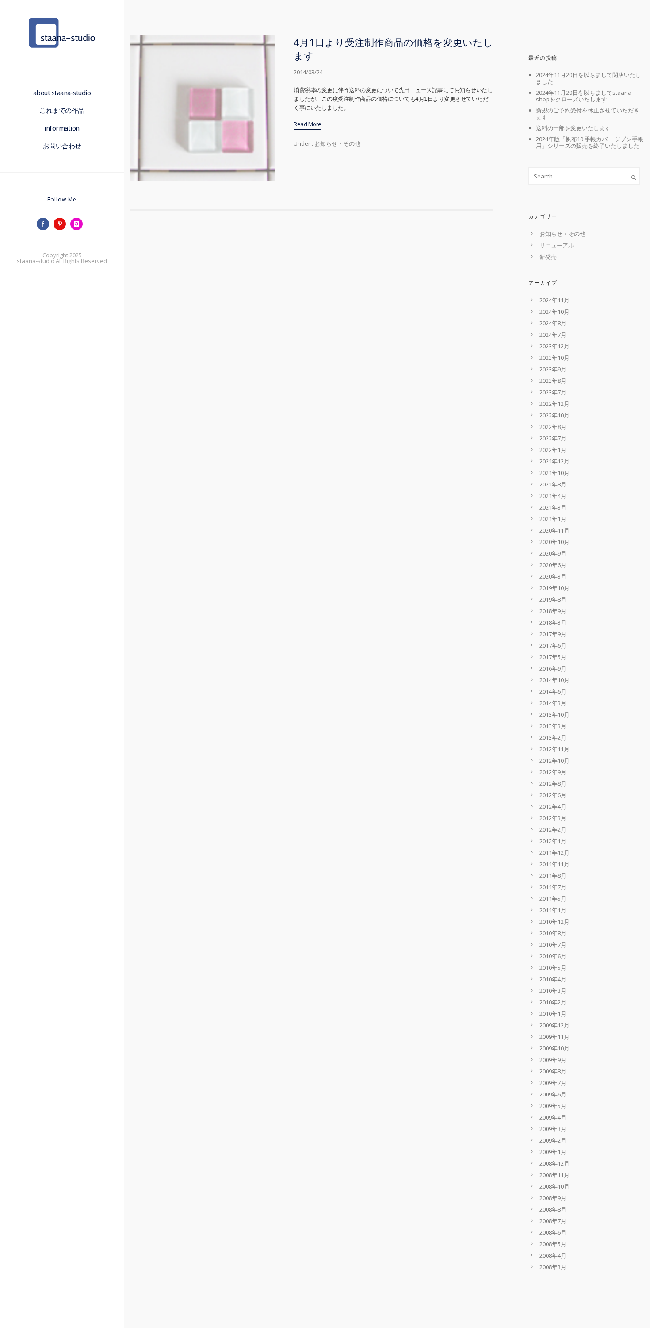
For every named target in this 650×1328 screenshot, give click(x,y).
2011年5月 (552, 899)
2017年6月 (552, 645)
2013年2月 (552, 737)
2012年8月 (552, 784)
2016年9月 (552, 668)
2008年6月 (552, 1232)
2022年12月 (554, 404)
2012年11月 (554, 749)
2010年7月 (552, 945)
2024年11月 (554, 300)
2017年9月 (552, 634)
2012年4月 (552, 807)
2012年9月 (552, 772)
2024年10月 (554, 312)
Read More (307, 124)
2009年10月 (554, 1048)
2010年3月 (552, 991)
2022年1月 (552, 450)
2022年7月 (552, 438)
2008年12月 (554, 1163)
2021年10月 (554, 473)
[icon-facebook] (45, 224)
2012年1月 (552, 841)
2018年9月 (552, 611)
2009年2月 (552, 1140)
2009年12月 (554, 1025)
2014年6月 (552, 691)
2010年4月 (552, 979)
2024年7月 (552, 335)
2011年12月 (554, 853)
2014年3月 (552, 703)
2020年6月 (552, 565)
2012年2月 (552, 830)
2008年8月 (552, 1209)
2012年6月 (552, 795)
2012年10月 (554, 760)
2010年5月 (552, 968)
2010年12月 (554, 922)
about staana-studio (62, 92)
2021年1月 (552, 519)
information (62, 128)
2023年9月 (552, 369)
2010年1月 (552, 1014)
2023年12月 (554, 346)
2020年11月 (554, 530)
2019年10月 (554, 588)
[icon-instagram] (78, 224)
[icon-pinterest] (62, 224)
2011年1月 (552, 910)
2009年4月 (552, 1117)
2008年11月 (554, 1175)
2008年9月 (552, 1198)
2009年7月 (552, 1083)
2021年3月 (552, 507)
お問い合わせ (62, 145)
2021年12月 (554, 461)
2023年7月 (552, 392)
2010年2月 (552, 1002)
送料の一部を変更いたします (573, 128)
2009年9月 (552, 1060)
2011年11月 (554, 864)
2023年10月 (554, 358)
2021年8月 (552, 484)
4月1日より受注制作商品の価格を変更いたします (393, 48)
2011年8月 (552, 876)
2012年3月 (552, 818)
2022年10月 (554, 415)
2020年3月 (552, 576)
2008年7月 (552, 1221)
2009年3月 (552, 1129)
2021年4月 (552, 496)
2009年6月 (552, 1094)
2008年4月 (552, 1255)
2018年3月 (552, 622)
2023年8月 (552, 381)
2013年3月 (552, 726)
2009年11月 (554, 1037)
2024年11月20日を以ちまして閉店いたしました (588, 78)
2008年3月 (552, 1267)
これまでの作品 (61, 110)
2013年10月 (554, 714)
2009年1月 (552, 1152)
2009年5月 (552, 1106)
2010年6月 (552, 956)
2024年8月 (552, 323)
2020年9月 (552, 553)
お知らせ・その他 (336, 143)
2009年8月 (552, 1071)
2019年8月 (552, 599)
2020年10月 (554, 542)
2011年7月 (552, 887)
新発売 (548, 257)
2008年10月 (554, 1186)
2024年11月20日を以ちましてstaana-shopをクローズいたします (584, 96)
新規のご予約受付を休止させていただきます (587, 113)
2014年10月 (554, 680)
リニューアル (556, 245)
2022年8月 (552, 427)
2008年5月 (552, 1244)
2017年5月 (552, 657)
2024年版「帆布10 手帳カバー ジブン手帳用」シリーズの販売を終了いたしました (589, 142)
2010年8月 (552, 933)
